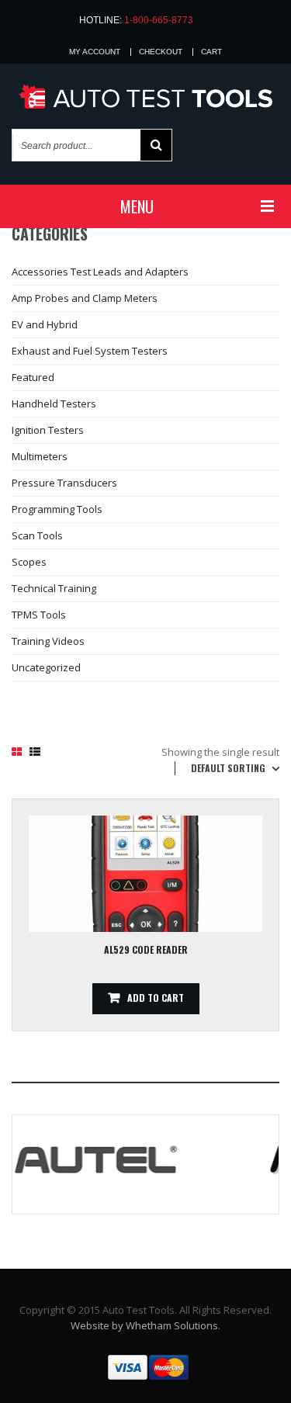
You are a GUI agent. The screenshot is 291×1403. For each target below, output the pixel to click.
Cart (211, 52)
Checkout (160, 52)
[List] (34, 752)
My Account (94, 52)
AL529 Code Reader (146, 949)
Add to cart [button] (155, 997)
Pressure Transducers (64, 483)
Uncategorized (46, 667)
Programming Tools (57, 509)
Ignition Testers (48, 430)
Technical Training (54, 588)
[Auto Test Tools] (145, 97)
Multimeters (40, 456)
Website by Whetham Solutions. (145, 1325)
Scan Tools (37, 535)
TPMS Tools (39, 615)
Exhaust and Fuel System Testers (90, 351)
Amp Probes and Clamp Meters (85, 298)
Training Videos (48, 641)
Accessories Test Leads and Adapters (100, 272)
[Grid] (17, 752)
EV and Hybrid (45, 324)
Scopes (29, 562)
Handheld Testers (54, 404)
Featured (33, 377)
